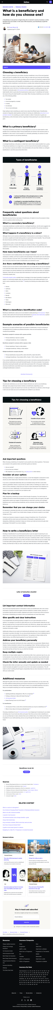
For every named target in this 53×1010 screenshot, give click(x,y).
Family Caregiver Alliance (32, 790)
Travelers (21, 956)
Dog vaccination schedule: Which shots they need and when (17, 822)
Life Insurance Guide (11, 698)
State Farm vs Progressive (25, 951)
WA (34, 976)
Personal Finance (21, 7)
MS (45, 972)
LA (32, 972)
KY (30, 972)
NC (35, 974)
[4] (29, 695)
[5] (25, 700)
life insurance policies (23, 90)
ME (34, 972)
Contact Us (38, 993)
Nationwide (38, 956)
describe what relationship (38, 314)
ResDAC (24, 786)
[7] (29, 708)
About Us (14, 993)
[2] (32, 316)
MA (39, 972)
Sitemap (5, 967)
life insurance (41, 312)
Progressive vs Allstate (41, 961)
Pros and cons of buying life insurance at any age (36, 888)
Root (37, 944)
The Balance (36, 784)
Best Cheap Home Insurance (9, 958)
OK (41, 974)
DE (44, 971)
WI (38, 976)
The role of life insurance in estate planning (13, 859)
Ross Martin (46, 27)
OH (39, 974)
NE (22, 974)
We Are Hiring (29, 993)
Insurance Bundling (7, 965)
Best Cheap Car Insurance (9, 956)
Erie (20, 954)
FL (46, 971)
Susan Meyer (12, 27)
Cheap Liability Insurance (9, 944)
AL (28, 971)
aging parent (29, 471)
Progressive (22, 946)
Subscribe (26, 922)
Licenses (29, 1006)
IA (26, 972)
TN (24, 976)
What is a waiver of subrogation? (11, 807)
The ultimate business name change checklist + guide (16, 817)
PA (45, 974)
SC (20, 976)
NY (33, 974)
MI (41, 972)
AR (34, 971)
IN (24, 972)
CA (36, 971)
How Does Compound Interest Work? (12, 825)
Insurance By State (25, 967)
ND (37, 974)
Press (21, 993)
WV (37, 976)
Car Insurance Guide (8, 951)
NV (24, 974)
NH (26, 974)
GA (48, 971)
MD (36, 972)
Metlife (37, 954)
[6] (46, 706)
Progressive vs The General (42, 951)
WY (41, 976)
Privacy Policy (24, 1006)
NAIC (20, 794)
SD (22, 976)
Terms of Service (16, 1006)
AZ (32, 971)
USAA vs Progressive (24, 961)
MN (43, 972)
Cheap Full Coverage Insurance (8, 947)
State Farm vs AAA (40, 959)
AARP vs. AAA (22, 949)
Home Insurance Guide (8, 953)
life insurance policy (23, 712)
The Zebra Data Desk (8, 970)
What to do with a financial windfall (11, 812)
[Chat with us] (50, 2)
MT (20, 974)
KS (28, 972)
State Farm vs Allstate (41, 949)
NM (31, 974)
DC (42, 971)
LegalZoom (32, 788)
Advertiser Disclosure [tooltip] (26, 374)
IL (23, 972)
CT (40, 971)
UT (28, 976)
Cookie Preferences (36, 1006)
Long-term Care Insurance (9, 815)
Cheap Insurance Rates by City (9, 962)
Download (26, 595)
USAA (20, 944)
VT (30, 976)
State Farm (38, 946)
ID (21, 972)
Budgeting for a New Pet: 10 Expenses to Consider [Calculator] (18, 830)
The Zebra (5, 932)
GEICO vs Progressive (24, 959)
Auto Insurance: (23, 971)
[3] (33, 693)
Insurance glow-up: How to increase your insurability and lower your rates (13, 889)
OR (43, 974)
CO (38, 971)
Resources (6, 940)
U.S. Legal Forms (27, 792)
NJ (28, 974)
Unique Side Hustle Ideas (9, 820)
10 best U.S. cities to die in (35, 858)
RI (47, 974)
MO (48, 972)
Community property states (9, 277)
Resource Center (8, 7)
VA (32, 976)
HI (19, 972)
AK (30, 971)
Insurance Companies (26, 940)
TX (26, 976)
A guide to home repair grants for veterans (13, 827)
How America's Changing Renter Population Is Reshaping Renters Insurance (21, 810)
